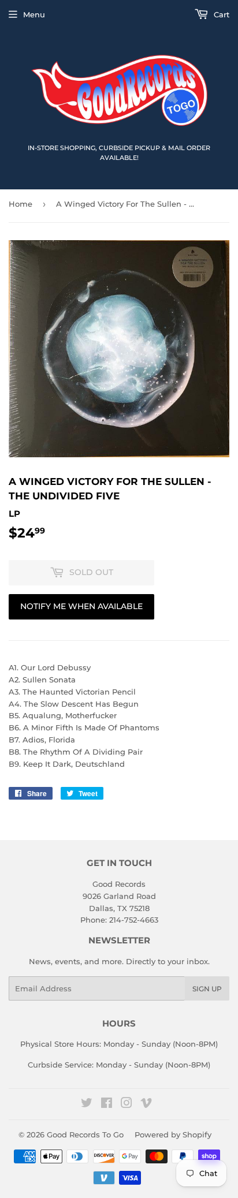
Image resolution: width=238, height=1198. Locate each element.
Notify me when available (81, 606)
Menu (34, 14)
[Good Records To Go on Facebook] (107, 1104)
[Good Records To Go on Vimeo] (146, 1104)
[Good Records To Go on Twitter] (86, 1104)
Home (20, 203)
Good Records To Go (85, 1134)
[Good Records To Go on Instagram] (126, 1104)
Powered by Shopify (173, 1134)
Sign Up (207, 988)
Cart (220, 14)
